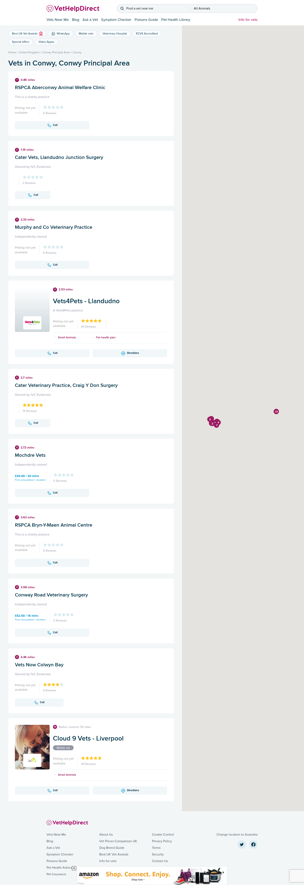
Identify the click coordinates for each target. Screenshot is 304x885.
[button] (212, 423)
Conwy (77, 52)
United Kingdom (29, 52)
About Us (106, 835)
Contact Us (160, 861)
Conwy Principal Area (56, 52)
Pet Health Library (175, 19)
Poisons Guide (146, 19)
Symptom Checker (116, 19)
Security (158, 854)
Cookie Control (163, 835)
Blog (75, 19)
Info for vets (247, 19)
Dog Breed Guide (111, 848)
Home (12, 52)
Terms (156, 848)
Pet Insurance (56, 874)
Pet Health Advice (60, 868)
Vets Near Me (58, 19)
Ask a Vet (90, 19)
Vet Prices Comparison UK (118, 841)
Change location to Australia (237, 835)
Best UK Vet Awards (113, 854)
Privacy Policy (162, 841)
